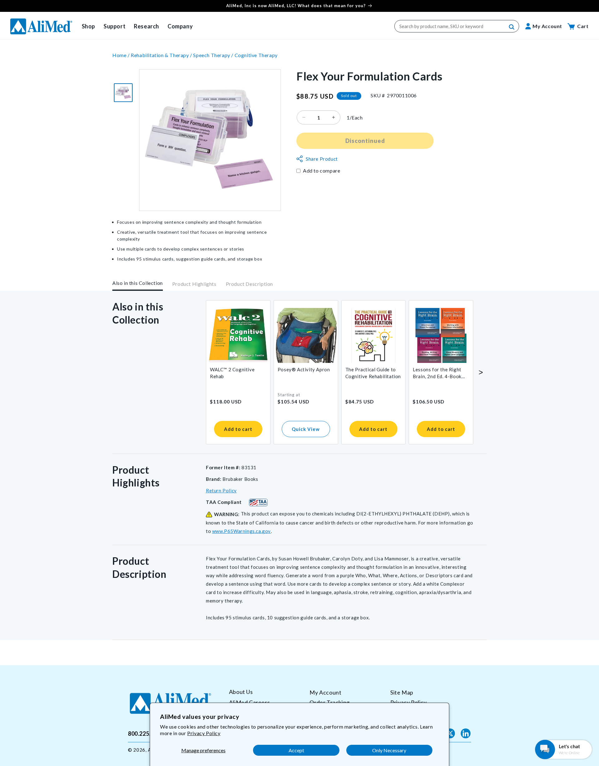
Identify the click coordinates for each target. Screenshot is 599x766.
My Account (325, 692)
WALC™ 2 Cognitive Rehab (232, 373)
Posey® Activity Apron (304, 369)
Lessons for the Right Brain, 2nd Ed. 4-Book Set (437, 373)
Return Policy (221, 490)
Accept (296, 750)
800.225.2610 (146, 733)
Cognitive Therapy (256, 55)
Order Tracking (329, 702)
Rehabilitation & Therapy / (162, 55)
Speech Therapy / (213, 55)
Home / (121, 55)
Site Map (401, 692)
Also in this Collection (137, 283)
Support (114, 26)
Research (146, 26)
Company (180, 26)
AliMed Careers (249, 702)
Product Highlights (194, 284)
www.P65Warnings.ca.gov (241, 531)
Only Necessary (389, 750)
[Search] (512, 27)
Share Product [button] (322, 159)
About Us (241, 692)
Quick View (306, 429)
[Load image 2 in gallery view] (123, 92)
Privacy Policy (203, 733)
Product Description (249, 284)
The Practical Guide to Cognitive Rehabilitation (373, 373)
